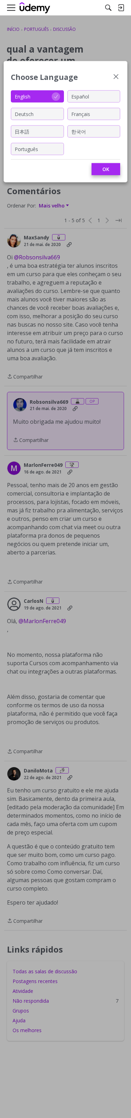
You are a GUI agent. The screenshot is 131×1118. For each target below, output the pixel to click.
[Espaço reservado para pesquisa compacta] (108, 7)
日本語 (22, 131)
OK (105, 169)
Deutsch (24, 113)
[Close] (116, 77)
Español (80, 96)
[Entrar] (121, 7)
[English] (35, 8)
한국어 (78, 131)
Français (80, 113)
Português (26, 148)
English (22, 96)
